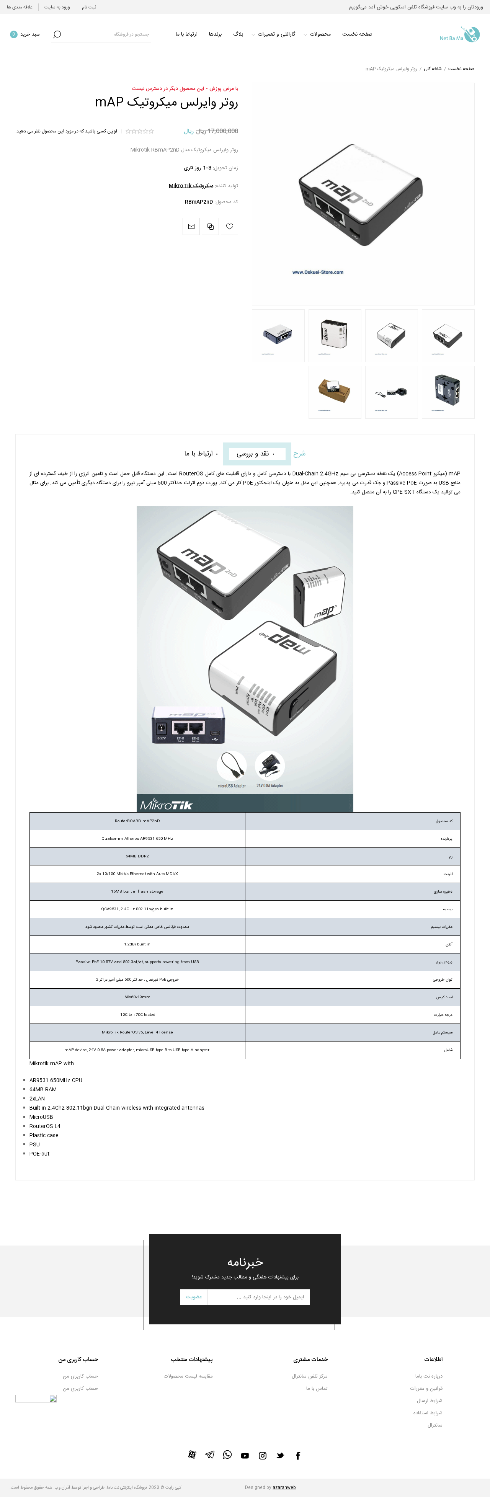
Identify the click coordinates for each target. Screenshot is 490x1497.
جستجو (57, 34)
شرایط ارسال (430, 1401)
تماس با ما (317, 1388)
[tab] (300, 454)
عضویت (194, 1297)
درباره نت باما (429, 1376)
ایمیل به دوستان (191, 226)
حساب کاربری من (80, 1376)
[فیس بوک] (297, 1455)
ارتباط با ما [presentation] (198, 454)
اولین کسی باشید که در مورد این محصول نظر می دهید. (66, 131)
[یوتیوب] (245, 1455)
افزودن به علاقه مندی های (229, 226)
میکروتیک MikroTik (191, 186)
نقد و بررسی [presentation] (253, 454)
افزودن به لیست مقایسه (210, 226)
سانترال (435, 1425)
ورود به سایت (57, 7)
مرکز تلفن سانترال (310, 1376)
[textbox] (107, 34)
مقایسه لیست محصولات (188, 1376)
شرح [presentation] (299, 454)
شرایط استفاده (428, 1413)
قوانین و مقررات (426, 1388)
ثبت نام (89, 7)
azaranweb (284, 1487)
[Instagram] (262, 1455)
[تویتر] (280, 1455)
